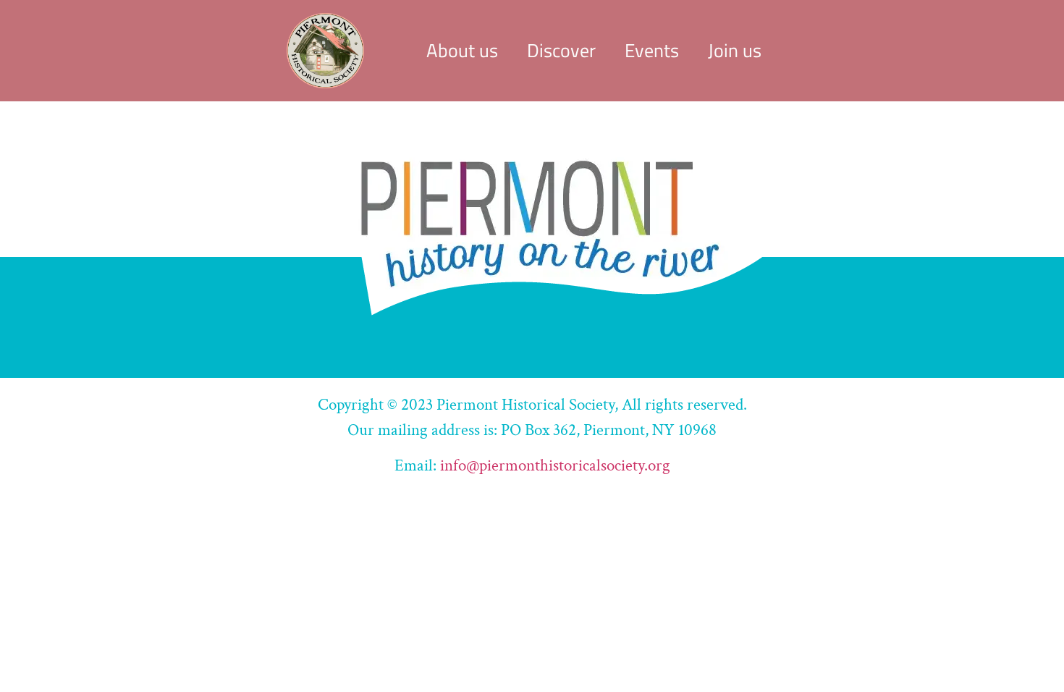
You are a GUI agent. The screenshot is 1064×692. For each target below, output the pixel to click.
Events (652, 50)
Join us (734, 50)
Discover (561, 50)
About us (462, 50)
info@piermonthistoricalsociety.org (555, 465)
